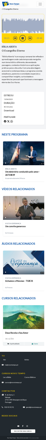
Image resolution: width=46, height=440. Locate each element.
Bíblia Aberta (9, 46)
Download (9, 110)
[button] (41, 155)
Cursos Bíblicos (30, 377)
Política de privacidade (34, 437)
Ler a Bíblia (7, 377)
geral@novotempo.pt (34, 407)
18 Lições (9, 339)
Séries (26, 360)
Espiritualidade (14, 344)
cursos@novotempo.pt (13, 382)
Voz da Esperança (13, 223)
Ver (4, 360)
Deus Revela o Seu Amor (16, 333)
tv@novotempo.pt (11, 365)
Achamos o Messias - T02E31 (19, 281)
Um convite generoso (15, 226)
